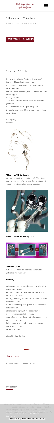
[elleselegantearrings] (25, 5)
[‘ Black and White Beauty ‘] (27, 56)
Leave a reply (13, 356)
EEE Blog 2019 (29, 363)
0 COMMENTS (28, 39)
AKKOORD (14, 419)
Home (8, 23)
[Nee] (50, 411)
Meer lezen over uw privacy (33, 419)
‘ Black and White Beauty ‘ (19, 71)
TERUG (27, 349)
